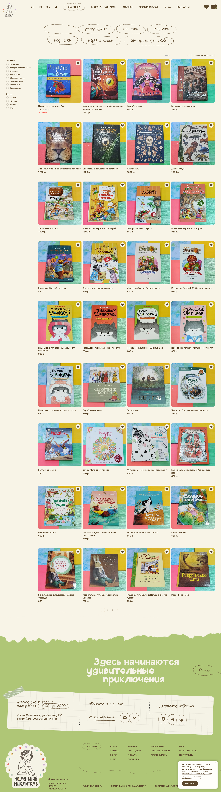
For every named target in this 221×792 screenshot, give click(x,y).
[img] (9, 10)
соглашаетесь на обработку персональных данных (196, 772)
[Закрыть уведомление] (216, 763)
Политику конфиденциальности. (191, 777)
